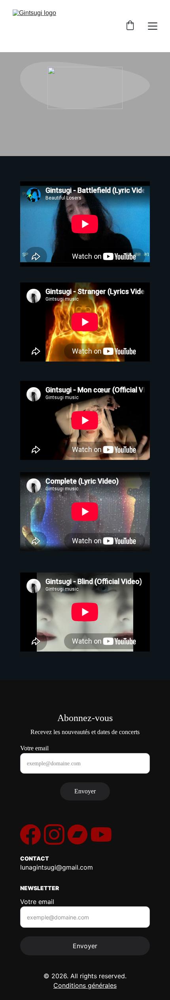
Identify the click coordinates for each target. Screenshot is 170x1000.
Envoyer (85, 791)
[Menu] (152, 26)
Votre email (34, 748)
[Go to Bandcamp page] (77, 834)
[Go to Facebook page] (30, 834)
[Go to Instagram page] (54, 834)
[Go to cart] (130, 26)
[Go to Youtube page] (101, 834)
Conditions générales (85, 985)
